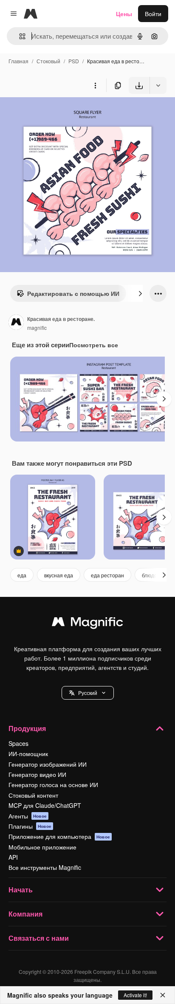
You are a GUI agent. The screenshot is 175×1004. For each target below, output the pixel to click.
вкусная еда (58, 575)
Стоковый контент (33, 795)
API (13, 857)
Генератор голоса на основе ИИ (53, 784)
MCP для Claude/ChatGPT (44, 805)
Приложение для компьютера (59, 836)
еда (21, 575)
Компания (25, 914)
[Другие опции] (95, 85)
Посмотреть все (93, 344)
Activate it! (135, 994)
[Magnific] (87, 623)
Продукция (27, 728)
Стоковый (48, 61)
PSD (73, 61)
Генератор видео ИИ (37, 774)
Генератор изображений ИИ (47, 764)
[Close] (163, 995)
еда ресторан (107, 575)
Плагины (29, 826)
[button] (88, 693)
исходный (56, 113)
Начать (20, 889)
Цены (124, 13)
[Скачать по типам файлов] (158, 85)
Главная (18, 61)
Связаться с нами (38, 938)
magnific (37, 327)
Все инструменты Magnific (44, 867)
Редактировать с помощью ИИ (73, 293)
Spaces (18, 743)
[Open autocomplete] (19, 36)
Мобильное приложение (42, 847)
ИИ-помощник (28, 753)
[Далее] (140, 293)
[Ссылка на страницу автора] (16, 323)
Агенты (27, 816)
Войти (153, 13)
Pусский (87, 692)
